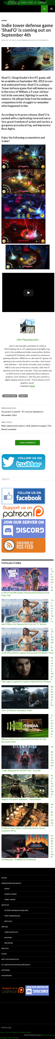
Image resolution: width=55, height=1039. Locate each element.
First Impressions (12, 916)
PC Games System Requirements (15, 965)
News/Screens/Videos (11, 883)
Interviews (6, 975)
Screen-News (10, 894)
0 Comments (42, 40)
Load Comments (27, 442)
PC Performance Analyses (16, 910)
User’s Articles (11, 932)
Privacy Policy (25, 1032)
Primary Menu (51, 8)
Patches (5, 948)
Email (32, 386)
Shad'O (23, 396)
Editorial (5, 970)
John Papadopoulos (26, 40)
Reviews (8, 937)
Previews (8, 943)
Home (4, 878)
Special (4, 927)
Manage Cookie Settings (9, 1038)
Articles (5, 905)
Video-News (9, 899)
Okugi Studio (10, 396)
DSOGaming (6, 1027)
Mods (4, 954)
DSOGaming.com (48, 1035)
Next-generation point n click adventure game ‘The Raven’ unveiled (26, 425)
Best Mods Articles (10, 959)
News (4, 20)
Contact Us (15, 1032)
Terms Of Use (5, 1032)
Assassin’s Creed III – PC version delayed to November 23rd (22, 411)
